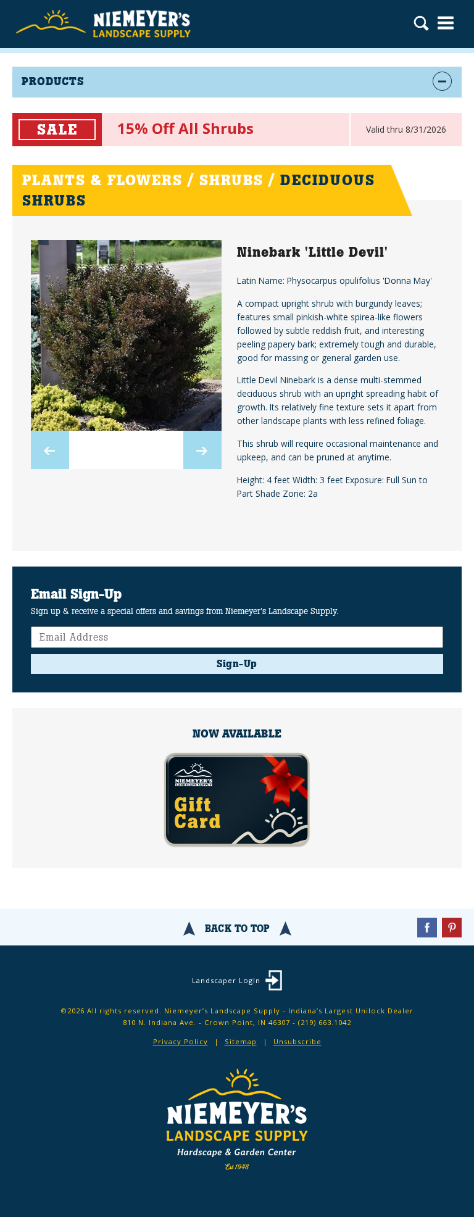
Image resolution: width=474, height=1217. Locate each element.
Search (421, 24)
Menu (446, 23)
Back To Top (237, 928)
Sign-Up (237, 664)
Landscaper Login (226, 980)
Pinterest (452, 927)
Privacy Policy (180, 1041)
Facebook (427, 927)
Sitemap (241, 1041)
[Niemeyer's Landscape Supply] (105, 24)
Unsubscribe (297, 1041)
